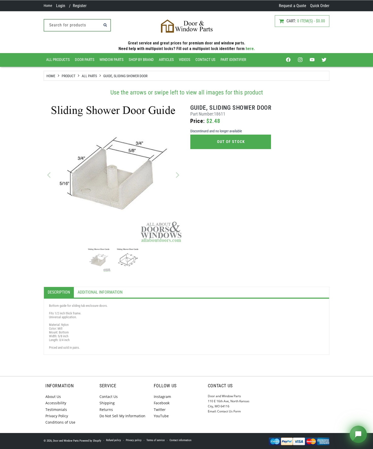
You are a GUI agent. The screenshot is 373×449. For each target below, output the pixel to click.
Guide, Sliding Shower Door (125, 76)
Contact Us (205, 59)
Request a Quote (292, 5)
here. (250, 48)
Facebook (161, 402)
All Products (58, 59)
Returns (106, 409)
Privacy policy (134, 440)
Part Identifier (233, 59)
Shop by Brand (141, 59)
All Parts (89, 76)
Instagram (162, 396)
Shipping (107, 402)
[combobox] (77, 25)
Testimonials (56, 409)
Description (59, 292)
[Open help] (358, 434)
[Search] (105, 24)
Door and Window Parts (66, 440)
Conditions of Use (60, 422)
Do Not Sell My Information (122, 415)
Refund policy (113, 440)
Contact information (180, 440)
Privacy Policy (56, 415)
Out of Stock (231, 141)
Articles (166, 59)
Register (80, 5)
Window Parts (111, 59)
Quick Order (319, 5)
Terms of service (155, 440)
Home (48, 6)
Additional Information (100, 292)
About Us (53, 396)
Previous (49, 175)
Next (178, 175)
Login (60, 5)
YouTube (161, 415)
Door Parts (84, 59)
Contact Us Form (229, 411)
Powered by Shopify (90, 440)
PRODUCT (68, 76)
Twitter (160, 409)
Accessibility (55, 402)
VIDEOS (184, 59)
